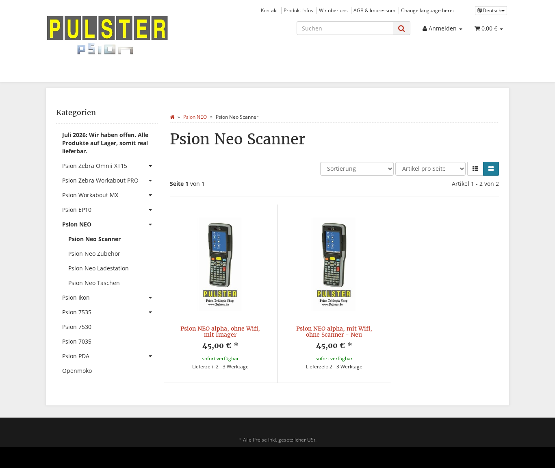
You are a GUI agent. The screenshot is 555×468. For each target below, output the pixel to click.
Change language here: (427, 10)
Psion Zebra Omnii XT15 (94, 166)
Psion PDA (75, 356)
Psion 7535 (76, 312)
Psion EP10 (76, 209)
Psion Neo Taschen (94, 283)
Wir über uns (333, 10)
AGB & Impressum (374, 10)
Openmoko (77, 370)
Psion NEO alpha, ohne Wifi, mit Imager (220, 331)
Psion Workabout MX (90, 195)
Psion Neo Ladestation (98, 268)
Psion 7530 (76, 327)
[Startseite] (172, 116)
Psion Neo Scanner (94, 239)
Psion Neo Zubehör (94, 253)
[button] (475, 169)
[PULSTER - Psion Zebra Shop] (119, 35)
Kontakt (269, 10)
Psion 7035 (76, 341)
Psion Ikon (76, 297)
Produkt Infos (298, 10)
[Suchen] (401, 28)
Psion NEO (76, 224)
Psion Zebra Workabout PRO (100, 180)
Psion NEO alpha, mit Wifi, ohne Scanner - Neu (334, 331)
